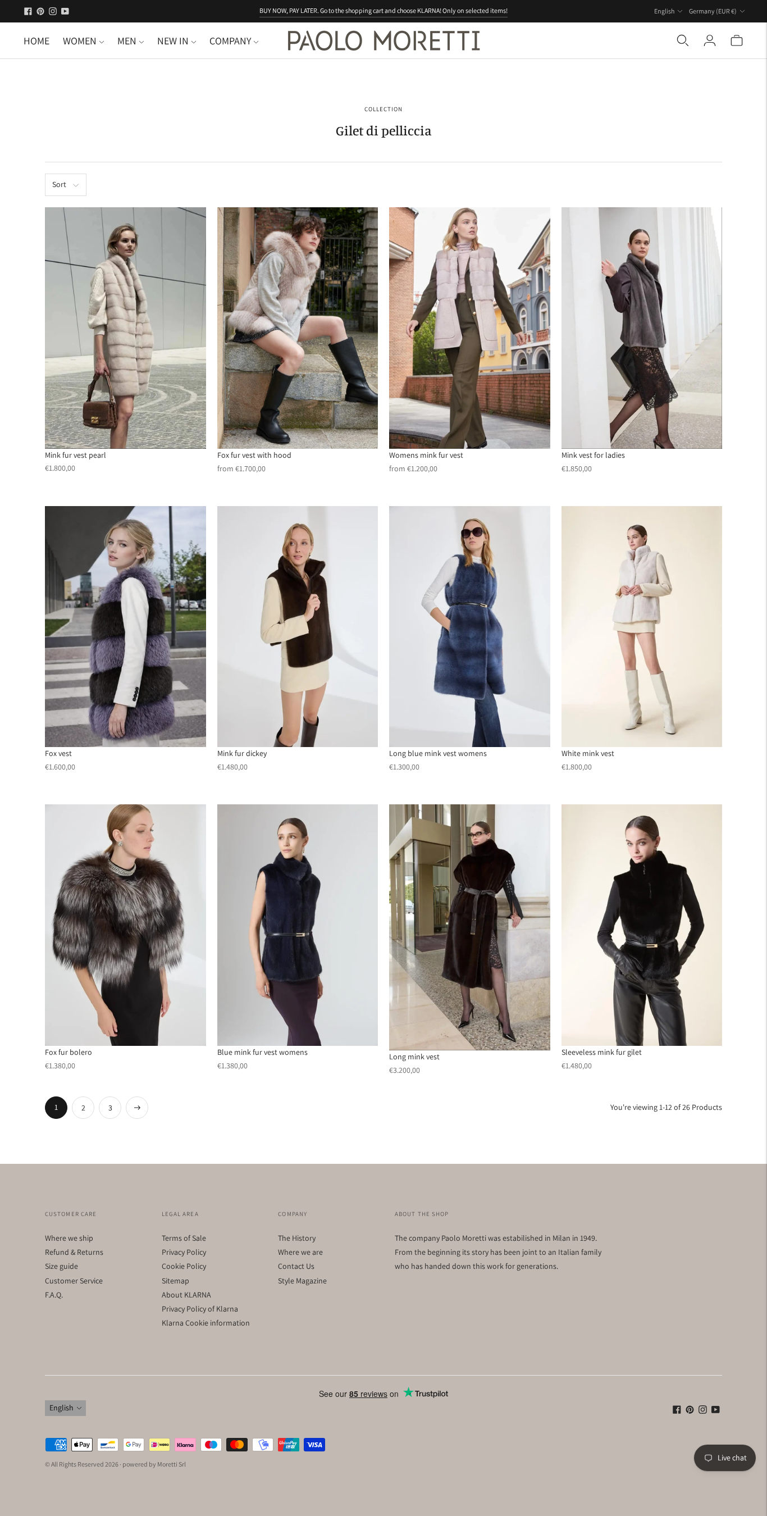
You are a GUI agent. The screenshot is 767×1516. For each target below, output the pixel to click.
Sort (59, 184)
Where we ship (69, 1238)
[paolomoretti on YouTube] (65, 11)
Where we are (300, 1252)
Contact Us (296, 1266)
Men (126, 40)
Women (80, 40)
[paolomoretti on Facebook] (28, 11)
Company (230, 40)
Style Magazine (302, 1281)
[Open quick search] (683, 40)
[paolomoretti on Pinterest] (40, 11)
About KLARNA (186, 1295)
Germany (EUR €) (713, 11)
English (664, 11)
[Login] (710, 40)
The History (297, 1238)
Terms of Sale (184, 1238)
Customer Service (74, 1281)
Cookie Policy (184, 1266)
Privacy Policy (184, 1252)
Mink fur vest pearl (75, 455)
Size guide (61, 1266)
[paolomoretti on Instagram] (53, 11)
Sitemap (175, 1281)
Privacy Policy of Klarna (200, 1309)
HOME (36, 40)
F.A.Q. (54, 1295)
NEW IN (173, 40)
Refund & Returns (74, 1252)
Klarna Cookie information (206, 1323)
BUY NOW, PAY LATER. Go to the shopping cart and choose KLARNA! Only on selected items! (383, 10)
